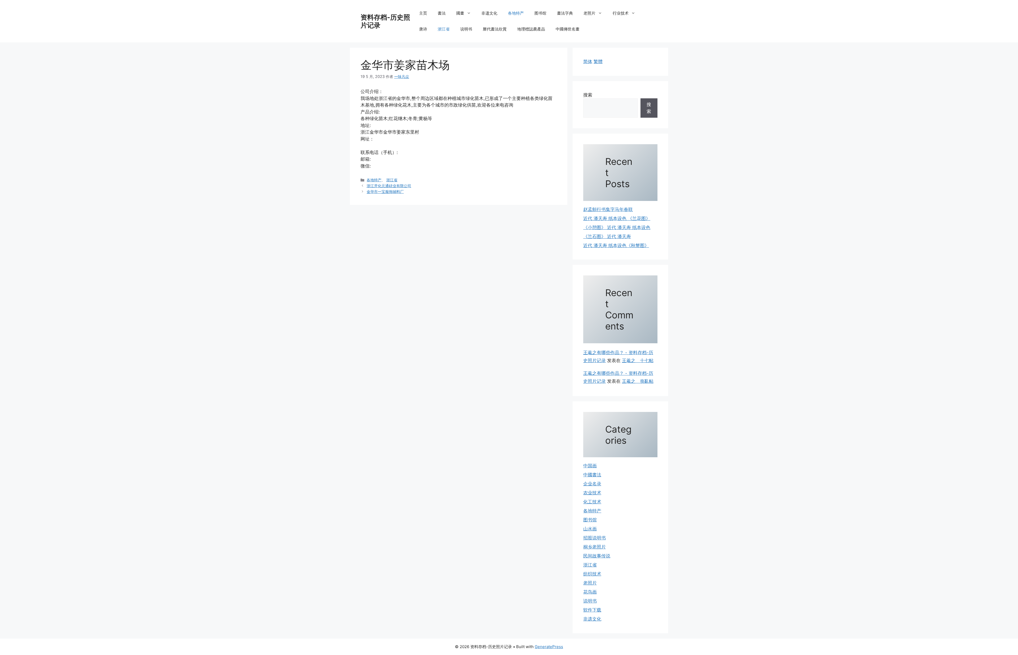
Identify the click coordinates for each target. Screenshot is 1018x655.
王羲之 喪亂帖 (637, 381)
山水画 (590, 528)
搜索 (587, 95)
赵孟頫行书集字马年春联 (608, 209)
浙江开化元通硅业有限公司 (389, 185)
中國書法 (592, 474)
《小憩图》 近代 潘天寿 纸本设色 (616, 227)
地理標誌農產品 (531, 29)
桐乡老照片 (594, 547)
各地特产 (516, 13)
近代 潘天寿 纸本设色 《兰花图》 (616, 218)
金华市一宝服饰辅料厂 (385, 191)
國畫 (460, 13)
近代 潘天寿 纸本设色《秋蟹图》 (616, 245)
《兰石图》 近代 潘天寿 (607, 236)
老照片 (589, 13)
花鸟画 (590, 592)
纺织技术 (592, 574)
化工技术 (592, 501)
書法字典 (565, 13)
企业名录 (592, 483)
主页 (423, 13)
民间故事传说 (596, 556)
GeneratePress (549, 646)
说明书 (466, 29)
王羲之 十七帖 (637, 360)
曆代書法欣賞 (495, 29)
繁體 (598, 61)
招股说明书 (594, 537)
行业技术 (621, 13)
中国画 (590, 465)
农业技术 (592, 492)
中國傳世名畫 (568, 29)
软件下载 (592, 610)
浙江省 (444, 29)
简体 (587, 61)
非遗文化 (489, 13)
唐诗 (423, 29)
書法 (442, 13)
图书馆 (540, 13)
